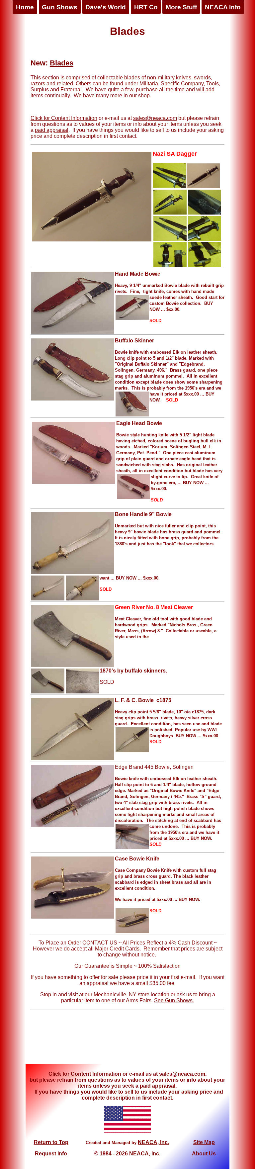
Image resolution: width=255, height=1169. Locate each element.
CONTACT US (100, 942)
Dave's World (105, 7)
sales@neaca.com (155, 118)
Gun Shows (59, 7)
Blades (61, 63)
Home (25, 7)
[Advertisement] (127, 1039)
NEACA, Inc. (153, 1142)
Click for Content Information (64, 118)
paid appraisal (51, 130)
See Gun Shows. (174, 1000)
